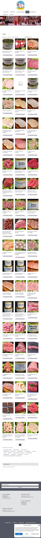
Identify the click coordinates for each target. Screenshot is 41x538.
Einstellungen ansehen (35, 533)
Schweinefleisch (7, 449)
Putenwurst (27, 451)
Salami (34, 451)
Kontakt (12, 14)
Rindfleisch (16, 449)
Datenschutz (28, 536)
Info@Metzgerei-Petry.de (27, 497)
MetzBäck (5, 14)
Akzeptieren (19, 533)
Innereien (13, 454)
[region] (20, 21)
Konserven (20, 454)
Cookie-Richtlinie (23, 536)
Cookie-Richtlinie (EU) (31, 522)
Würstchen (29, 452)
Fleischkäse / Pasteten (19, 452)
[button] (39, 525)
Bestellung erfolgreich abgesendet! (12, 455)
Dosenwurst (6, 454)
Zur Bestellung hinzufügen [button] (7, 55)
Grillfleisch (24, 449)
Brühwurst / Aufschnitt (9, 451)
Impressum (31, 536)
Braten (10, 452)
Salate (26, 454)
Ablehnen (26, 533)
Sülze (4, 452)
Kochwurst (20, 451)
